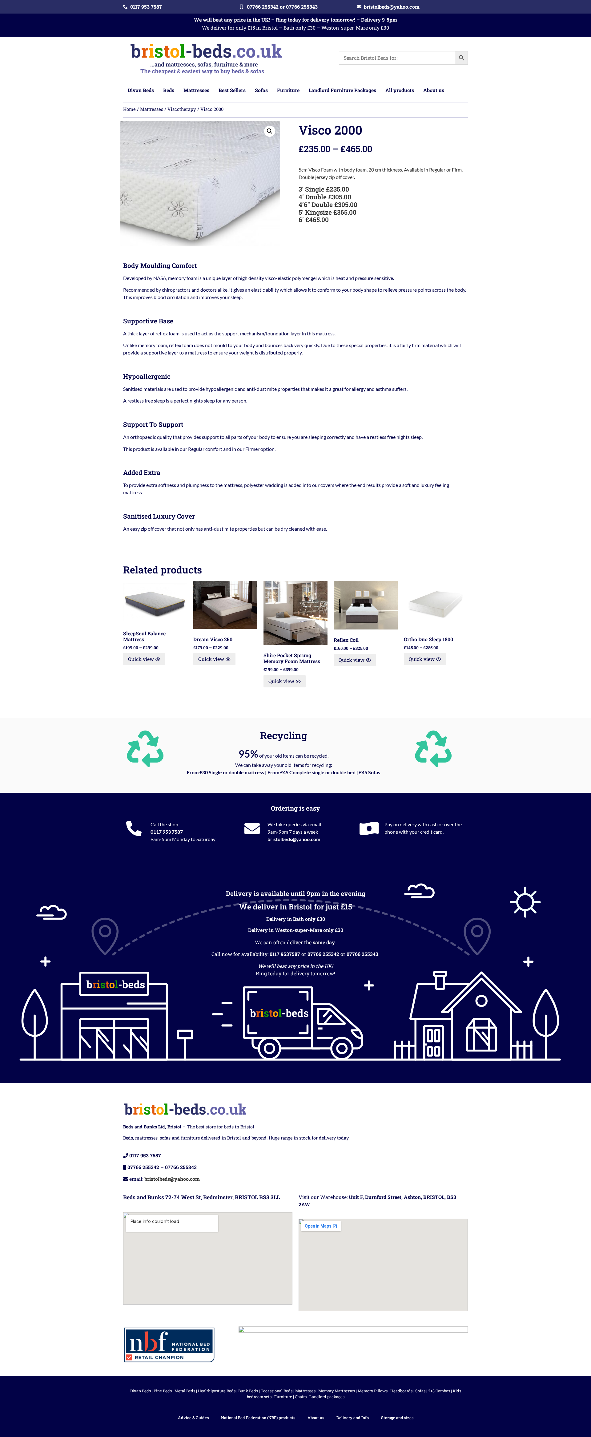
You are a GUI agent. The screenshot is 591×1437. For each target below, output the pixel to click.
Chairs (301, 1396)
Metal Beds (185, 1390)
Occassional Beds (276, 1390)
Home (129, 109)
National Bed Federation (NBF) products (258, 1417)
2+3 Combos (439, 1390)
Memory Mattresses (336, 1390)
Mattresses (151, 109)
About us (316, 1417)
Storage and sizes (397, 1417)
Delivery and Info (352, 1417)
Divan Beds (140, 1390)
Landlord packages (326, 1396)
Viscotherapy (181, 109)
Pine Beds (163, 1390)
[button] (269, 131)
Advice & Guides (193, 1417)
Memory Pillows (373, 1390)
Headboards (401, 1390)
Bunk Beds (248, 1390)
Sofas (420, 1390)
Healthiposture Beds (216, 1390)
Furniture (283, 1396)
